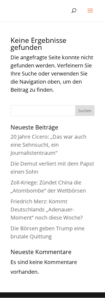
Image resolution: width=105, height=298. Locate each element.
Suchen (85, 110)
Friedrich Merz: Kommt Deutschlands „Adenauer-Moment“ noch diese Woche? (46, 209)
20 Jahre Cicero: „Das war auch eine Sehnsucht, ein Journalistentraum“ (48, 144)
